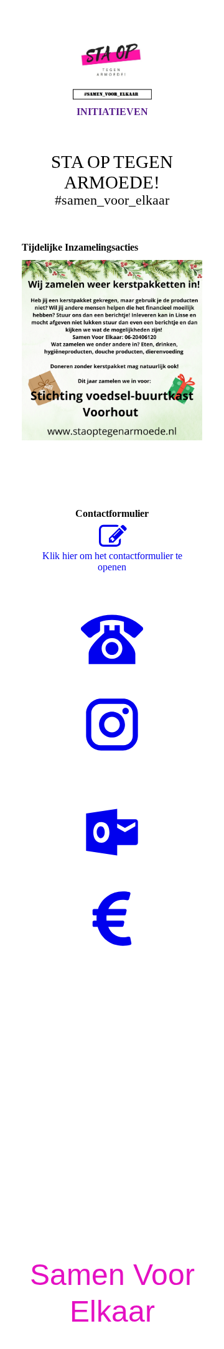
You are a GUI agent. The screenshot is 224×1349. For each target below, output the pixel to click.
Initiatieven (112, 111)
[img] (112, 64)
